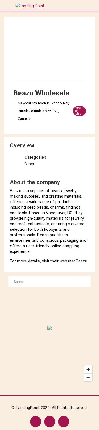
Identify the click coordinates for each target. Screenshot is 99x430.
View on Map (78, 111)
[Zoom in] (88, 369)
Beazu (81, 261)
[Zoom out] (88, 377)
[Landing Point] (29, 6)
